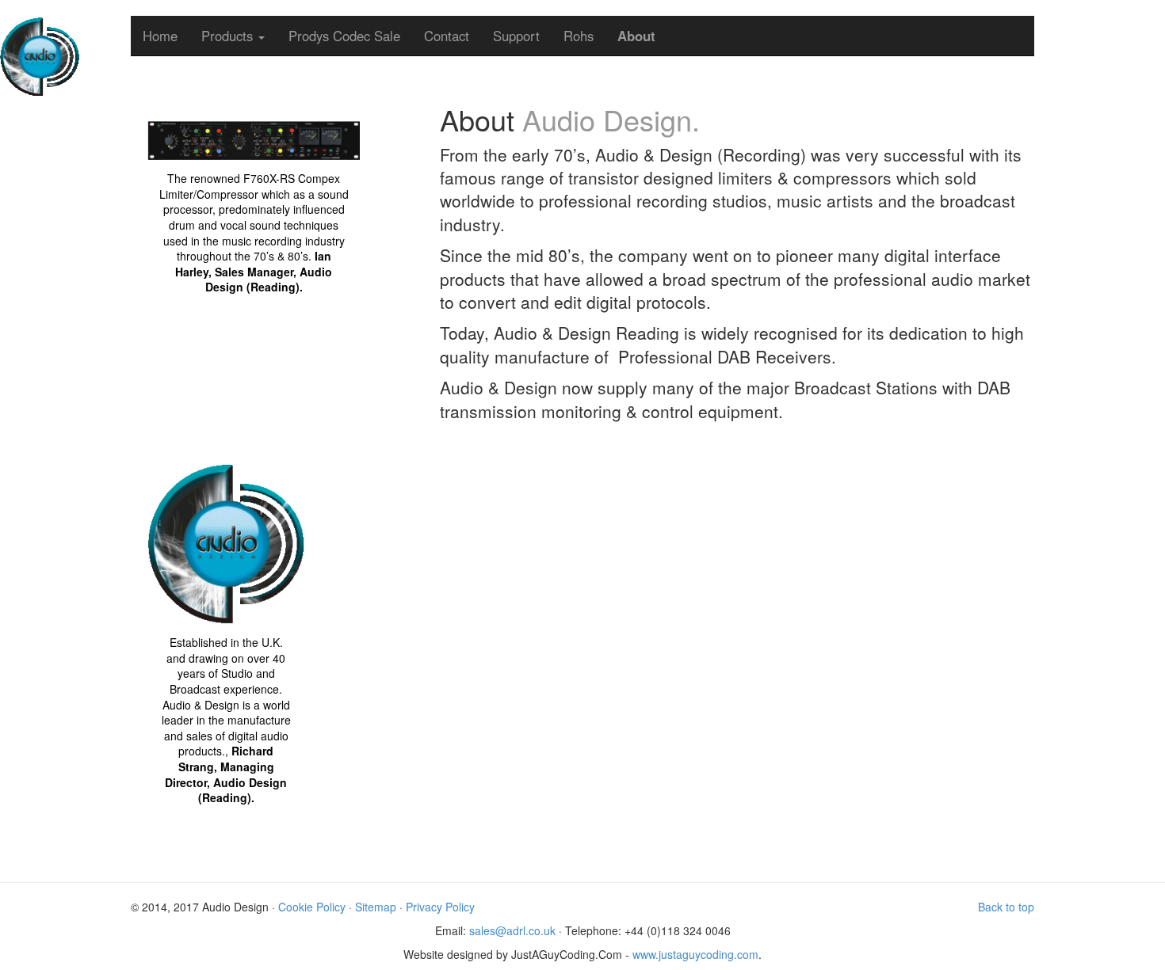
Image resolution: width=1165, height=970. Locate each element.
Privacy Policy (440, 907)
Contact (446, 35)
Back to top (1006, 907)
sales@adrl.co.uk (512, 930)
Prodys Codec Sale (344, 35)
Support (516, 35)
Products (229, 35)
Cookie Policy (312, 907)
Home (160, 35)
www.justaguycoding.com (695, 954)
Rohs (578, 35)
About (636, 35)
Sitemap (375, 907)
